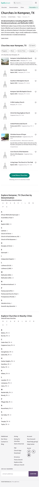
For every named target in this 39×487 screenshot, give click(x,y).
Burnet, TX (4, 336)
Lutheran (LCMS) (6, 268)
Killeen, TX (4, 373)
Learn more (4, 38)
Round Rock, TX (6, 408)
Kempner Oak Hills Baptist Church (19, 94)
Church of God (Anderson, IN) (10, 236)
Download (17, 453)
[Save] (35, 58)
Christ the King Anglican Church (19, 116)
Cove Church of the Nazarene (19, 154)
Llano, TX (4, 386)
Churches (4, 7)
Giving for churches (17, 440)
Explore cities (18, 462)
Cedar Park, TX (5, 342)
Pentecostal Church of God (9, 294)
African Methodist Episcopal (9, 215)
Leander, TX (4, 380)
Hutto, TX (4, 367)
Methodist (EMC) (6, 275)
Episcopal (4, 252)
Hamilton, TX (5, 364)
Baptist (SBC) (5, 224)
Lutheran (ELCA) (6, 265)
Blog (2, 444)
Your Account (31, 439)
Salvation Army (6, 303)
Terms (17, 481)
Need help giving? (32, 442)
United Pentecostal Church (19, 126)
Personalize (33, 7)
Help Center (30, 444)
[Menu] (36, 3)
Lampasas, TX (5, 383)
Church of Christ (6, 234)
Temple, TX (4, 421)
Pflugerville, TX (5, 402)
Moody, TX (4, 395)
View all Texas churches (8, 318)
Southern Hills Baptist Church (19, 83)
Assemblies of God (6, 218)
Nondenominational (7, 284)
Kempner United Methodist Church (19, 62)
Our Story (4, 439)
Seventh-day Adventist (8, 306)
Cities (22, 7)
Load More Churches (19, 175)
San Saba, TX (5, 415)
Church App (17, 450)
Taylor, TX (4, 424)
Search (33, 45)
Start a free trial (19, 444)
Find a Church (18, 460)
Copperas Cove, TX (7, 345)
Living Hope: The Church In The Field (19, 165)
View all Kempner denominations (11, 200)
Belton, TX (4, 333)
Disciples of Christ (6, 246)
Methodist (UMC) (6, 278)
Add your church (19, 465)
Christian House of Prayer (19, 140)
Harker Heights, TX (7, 361)
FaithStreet (5, 3)
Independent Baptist (7, 259)
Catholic (3, 231)
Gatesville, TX (5, 355)
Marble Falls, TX (6, 392)
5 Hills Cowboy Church (19, 105)
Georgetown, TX (6, 352)
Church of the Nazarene (8, 239)
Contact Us (4, 442)
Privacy (13, 481)
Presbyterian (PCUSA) (8, 297)
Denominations (13, 7)
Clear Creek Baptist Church (19, 73)
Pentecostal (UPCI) (7, 291)
